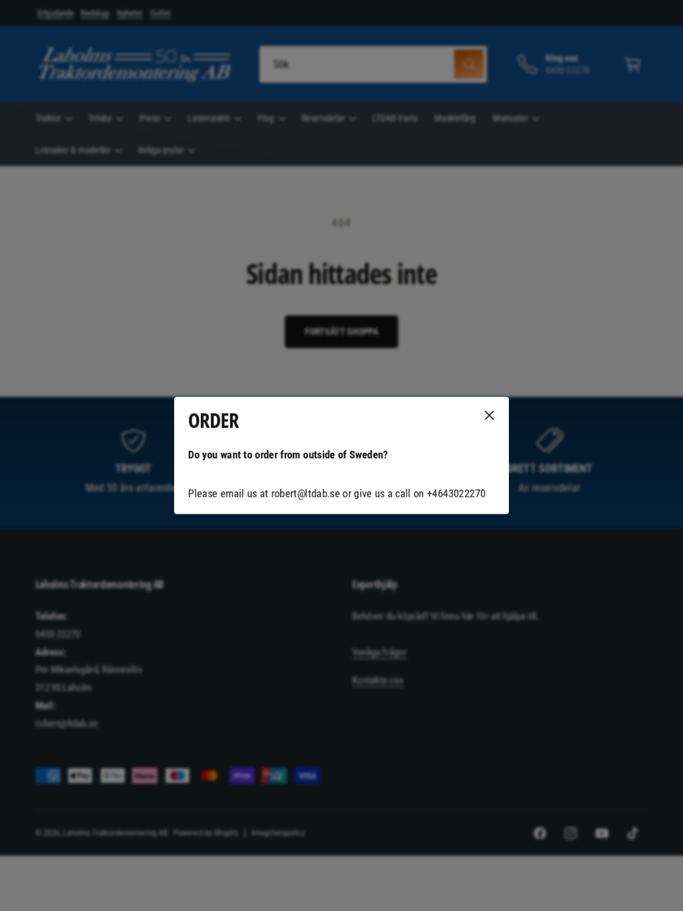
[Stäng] (490, 415)
